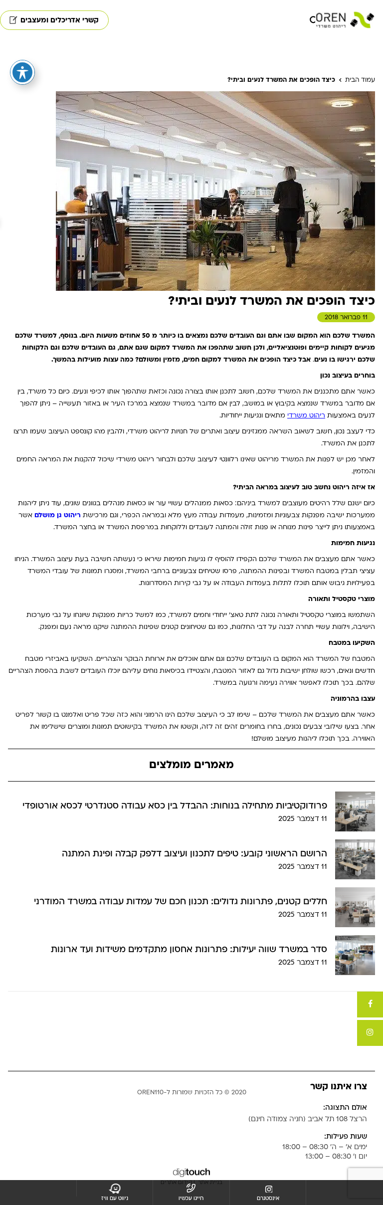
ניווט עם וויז (114, 1198)
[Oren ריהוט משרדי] (345, 19)
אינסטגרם (268, 1198)
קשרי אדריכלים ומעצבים (59, 20)
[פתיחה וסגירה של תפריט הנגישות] (22, 72)
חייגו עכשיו (191, 1198)
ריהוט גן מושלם (57, 515)
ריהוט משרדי (306, 415)
